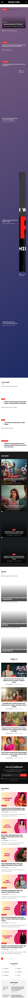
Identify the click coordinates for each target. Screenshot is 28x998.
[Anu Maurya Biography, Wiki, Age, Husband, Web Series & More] (14, 881)
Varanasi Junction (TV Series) (13, 24)
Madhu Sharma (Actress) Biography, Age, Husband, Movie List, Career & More (14, 45)
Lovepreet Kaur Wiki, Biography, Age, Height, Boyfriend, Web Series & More (13, 809)
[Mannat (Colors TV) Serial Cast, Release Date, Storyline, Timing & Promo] (14, 670)
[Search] (26, 2)
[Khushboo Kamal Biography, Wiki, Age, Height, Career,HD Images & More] (14, 937)
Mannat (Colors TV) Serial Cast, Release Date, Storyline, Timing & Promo (14, 680)
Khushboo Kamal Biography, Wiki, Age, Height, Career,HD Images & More (13, 946)
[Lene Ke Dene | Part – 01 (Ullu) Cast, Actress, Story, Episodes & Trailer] (14, 524)
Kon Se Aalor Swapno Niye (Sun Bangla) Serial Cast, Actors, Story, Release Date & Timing (14, 754)
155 (11, 958)
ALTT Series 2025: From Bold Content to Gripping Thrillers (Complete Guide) (9, 120)
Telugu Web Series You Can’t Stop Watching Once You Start (9, 323)
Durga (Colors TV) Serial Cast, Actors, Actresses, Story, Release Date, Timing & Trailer (14, 729)
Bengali (5, 9)
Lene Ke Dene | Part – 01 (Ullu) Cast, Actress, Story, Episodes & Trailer (14, 532)
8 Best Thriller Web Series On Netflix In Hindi (10, 220)
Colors (14, 676)
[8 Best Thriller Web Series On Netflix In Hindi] (22, 222)
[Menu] (2, 2)
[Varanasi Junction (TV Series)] (14, 18)
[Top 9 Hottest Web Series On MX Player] (14, 414)
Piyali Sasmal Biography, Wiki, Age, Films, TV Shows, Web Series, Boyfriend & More (13, 919)
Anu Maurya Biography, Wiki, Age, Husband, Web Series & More (12, 891)
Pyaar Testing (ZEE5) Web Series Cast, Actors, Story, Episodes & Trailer (14, 506)
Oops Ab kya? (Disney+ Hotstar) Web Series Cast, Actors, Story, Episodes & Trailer (14, 480)
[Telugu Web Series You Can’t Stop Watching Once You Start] (22, 323)
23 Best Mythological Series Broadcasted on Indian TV (13, 64)
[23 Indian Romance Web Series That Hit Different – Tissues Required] (6, 989)
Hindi (3, 399)
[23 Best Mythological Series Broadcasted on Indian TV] (14, 56)
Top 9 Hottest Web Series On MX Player (14, 423)
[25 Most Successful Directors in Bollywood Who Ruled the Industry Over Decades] (14, 435)
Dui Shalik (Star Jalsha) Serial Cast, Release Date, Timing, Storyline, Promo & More (14, 705)
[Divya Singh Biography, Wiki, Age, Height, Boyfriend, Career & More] (14, 855)
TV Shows (5, 61)
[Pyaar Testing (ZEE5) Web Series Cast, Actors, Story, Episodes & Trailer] (14, 498)
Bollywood (5, 441)
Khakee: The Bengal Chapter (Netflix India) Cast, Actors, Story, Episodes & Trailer (14, 558)
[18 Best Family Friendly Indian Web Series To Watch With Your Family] (14, 393)
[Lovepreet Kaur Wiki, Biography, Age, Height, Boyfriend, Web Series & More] (14, 799)
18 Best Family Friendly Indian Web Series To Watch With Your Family (15, 402)
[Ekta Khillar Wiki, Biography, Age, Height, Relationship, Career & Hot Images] (14, 826)
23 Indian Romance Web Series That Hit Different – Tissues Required (18, 988)
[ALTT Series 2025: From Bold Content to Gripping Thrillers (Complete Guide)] (22, 120)
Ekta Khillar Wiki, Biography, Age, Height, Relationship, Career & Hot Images (12, 836)
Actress (5, 42)
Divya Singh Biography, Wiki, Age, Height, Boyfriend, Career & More (12, 864)
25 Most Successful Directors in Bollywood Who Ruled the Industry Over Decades (15, 445)
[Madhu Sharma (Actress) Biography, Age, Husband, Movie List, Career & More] (14, 36)
